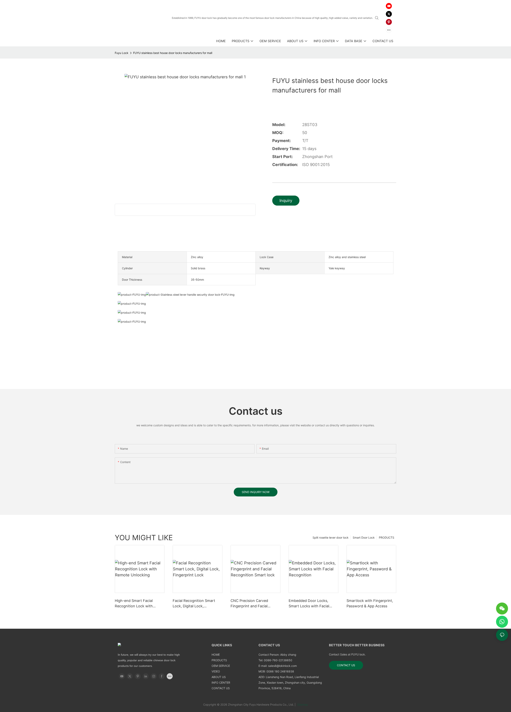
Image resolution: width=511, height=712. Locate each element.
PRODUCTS (386, 537)
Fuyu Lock (121, 53)
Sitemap (302, 704)
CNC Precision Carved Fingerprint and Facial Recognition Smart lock (250, 604)
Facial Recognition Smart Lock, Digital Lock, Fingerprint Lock (194, 604)
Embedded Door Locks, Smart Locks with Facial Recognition (309, 604)
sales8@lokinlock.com (282, 665)
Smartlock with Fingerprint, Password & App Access (370, 603)
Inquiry (285, 200)
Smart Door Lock (364, 537)
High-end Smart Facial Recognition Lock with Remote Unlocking (134, 604)
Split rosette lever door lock (331, 537)
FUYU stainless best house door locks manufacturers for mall (172, 53)
